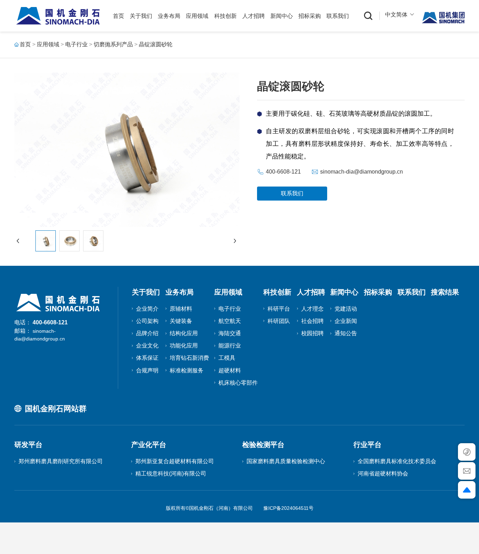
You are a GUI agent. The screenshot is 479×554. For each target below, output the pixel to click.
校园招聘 (312, 333)
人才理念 (312, 309)
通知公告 (346, 333)
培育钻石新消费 (189, 358)
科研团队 (279, 321)
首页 (118, 16)
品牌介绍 (147, 333)
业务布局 (169, 16)
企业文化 (147, 346)
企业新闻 (346, 321)
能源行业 (229, 346)
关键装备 (181, 321)
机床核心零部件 (238, 383)
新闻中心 (281, 16)
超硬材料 (229, 370)
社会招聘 (312, 321)
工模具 (226, 358)
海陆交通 (229, 333)
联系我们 (337, 16)
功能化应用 (184, 346)
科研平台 (279, 309)
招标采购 (309, 16)
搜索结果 (445, 292)
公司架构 (147, 321)
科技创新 (225, 16)
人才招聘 (253, 16)
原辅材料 (181, 309)
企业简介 (147, 309)
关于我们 (141, 16)
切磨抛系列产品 (113, 44)
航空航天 (229, 321)
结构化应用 (184, 333)
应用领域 (197, 16)
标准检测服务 (186, 370)
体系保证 (147, 358)
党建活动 (346, 309)
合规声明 (147, 370)
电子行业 (76, 44)
